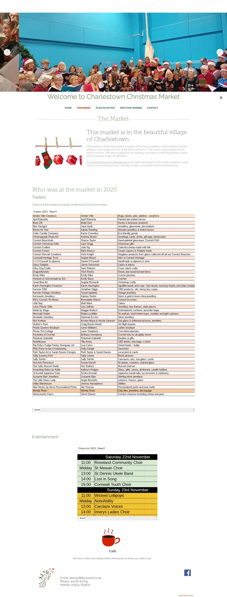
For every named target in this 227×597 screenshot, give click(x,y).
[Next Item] (220, 52)
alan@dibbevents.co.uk (85, 578)
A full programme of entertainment (108, 162)
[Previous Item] (7, 52)
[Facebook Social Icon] (187, 573)
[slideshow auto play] (221, 97)
